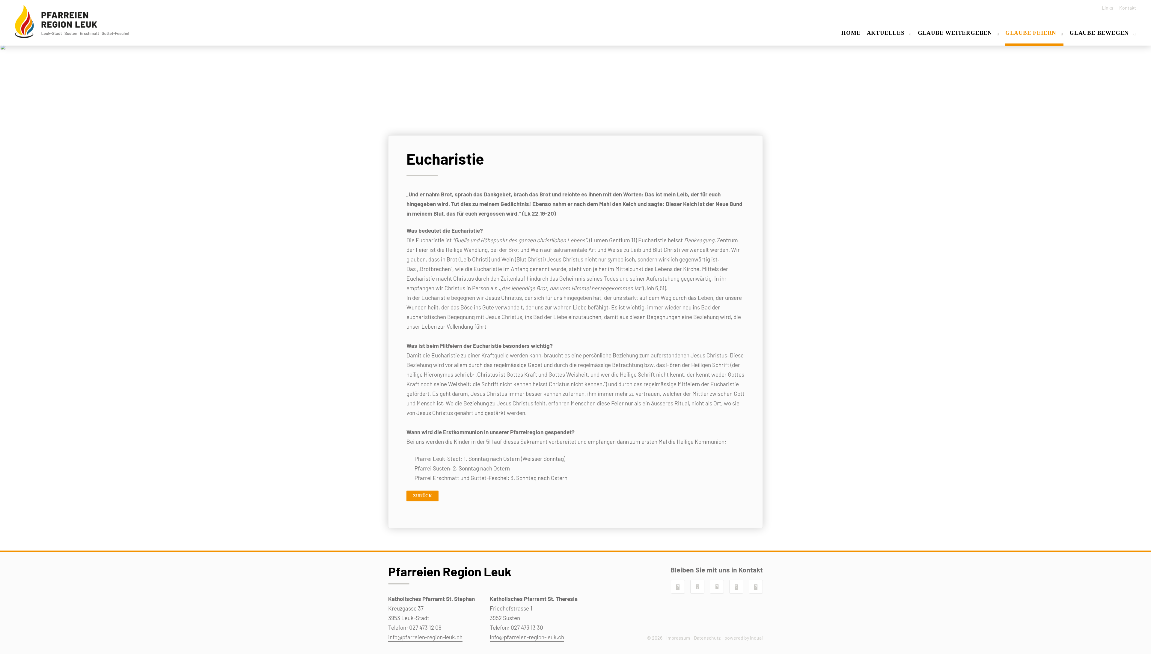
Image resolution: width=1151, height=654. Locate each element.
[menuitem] (1105, 7)
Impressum (678, 638)
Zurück (422, 496)
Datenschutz (707, 638)
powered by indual (743, 638)
